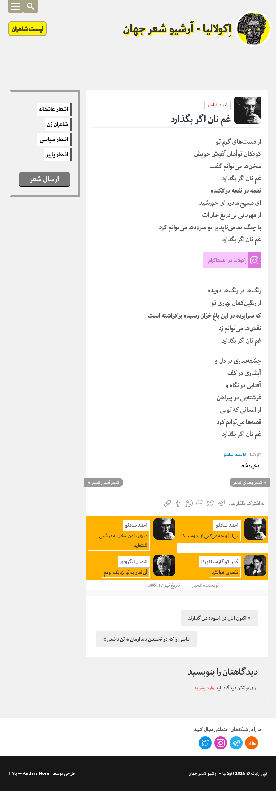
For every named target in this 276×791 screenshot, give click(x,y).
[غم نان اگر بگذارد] (247, 110)
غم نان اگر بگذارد (201, 119)
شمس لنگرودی (133, 561)
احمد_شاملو (233, 455)
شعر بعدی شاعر (247, 482)
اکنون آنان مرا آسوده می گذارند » (219, 618)
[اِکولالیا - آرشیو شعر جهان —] (253, 29)
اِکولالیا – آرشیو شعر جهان (211, 773)
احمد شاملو (217, 105)
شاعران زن (57, 124)
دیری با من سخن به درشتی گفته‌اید (123, 540)
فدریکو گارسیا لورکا (219, 561)
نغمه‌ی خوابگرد (225, 572)
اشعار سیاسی (54, 139)
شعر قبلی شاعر (105, 482)
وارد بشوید (204, 688)
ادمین (197, 584)
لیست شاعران (27, 28)
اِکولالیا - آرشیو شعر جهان (177, 29)
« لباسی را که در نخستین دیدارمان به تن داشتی (146, 639)
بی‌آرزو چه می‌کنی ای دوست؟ (210, 536)
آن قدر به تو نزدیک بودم (125, 572)
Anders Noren (37, 773)
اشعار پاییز (57, 154)
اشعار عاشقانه (53, 109)
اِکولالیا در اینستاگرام (227, 260)
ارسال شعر (44, 179)
